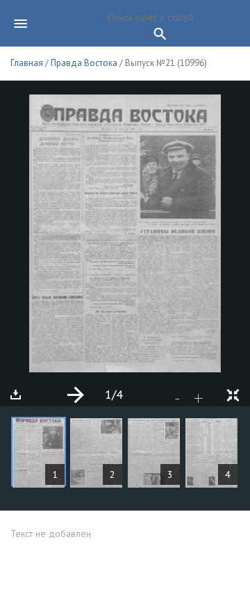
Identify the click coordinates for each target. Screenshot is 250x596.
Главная (26, 63)
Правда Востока (84, 63)
